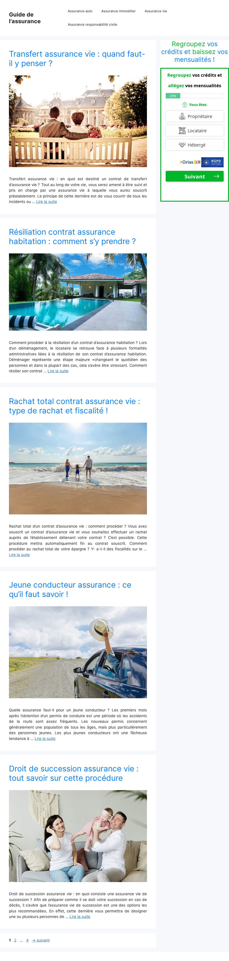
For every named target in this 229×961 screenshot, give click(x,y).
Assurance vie (156, 11)
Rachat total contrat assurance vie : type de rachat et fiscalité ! (74, 405)
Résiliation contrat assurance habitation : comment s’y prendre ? (72, 236)
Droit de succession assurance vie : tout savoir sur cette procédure (74, 773)
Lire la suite (46, 201)
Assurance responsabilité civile (92, 24)
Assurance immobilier (118, 11)
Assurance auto (80, 11)
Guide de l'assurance (25, 18)
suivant (41, 940)
